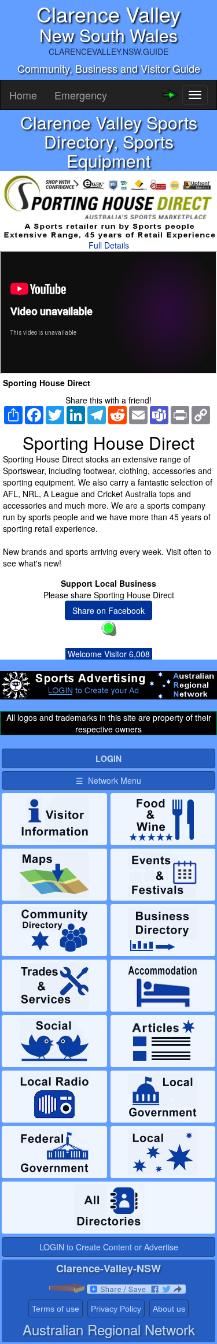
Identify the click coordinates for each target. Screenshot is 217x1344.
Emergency (80, 94)
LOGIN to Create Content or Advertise (108, 1247)
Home (23, 94)
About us (169, 1308)
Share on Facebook (108, 610)
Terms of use (55, 1308)
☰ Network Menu (108, 780)
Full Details (109, 245)
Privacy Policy (116, 1308)
